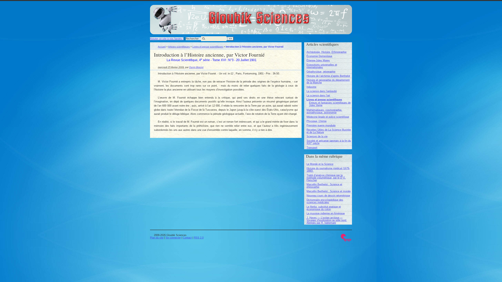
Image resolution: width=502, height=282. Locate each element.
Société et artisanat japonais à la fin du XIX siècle (328, 142)
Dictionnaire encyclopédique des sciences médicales (324, 201)
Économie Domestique (319, 56)
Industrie (311, 86)
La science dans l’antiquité (321, 91)
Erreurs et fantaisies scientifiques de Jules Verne (330, 104)
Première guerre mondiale (321, 125)
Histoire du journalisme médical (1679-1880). (328, 169)
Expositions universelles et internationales (321, 66)
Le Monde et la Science (319, 164)
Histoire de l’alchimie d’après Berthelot (328, 75)
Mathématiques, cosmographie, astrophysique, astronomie (324, 111)
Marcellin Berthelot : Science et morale (328, 191)
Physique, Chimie (316, 121)
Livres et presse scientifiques (207, 46)
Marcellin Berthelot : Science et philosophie (324, 185)
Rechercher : (193, 38)
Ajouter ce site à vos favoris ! (167, 38)
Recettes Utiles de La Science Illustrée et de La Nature (328, 131)
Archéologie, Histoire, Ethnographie (326, 52)
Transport (311, 147)
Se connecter (173, 237)
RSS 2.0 (199, 237)
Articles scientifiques (179, 46)
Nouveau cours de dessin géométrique (328, 195)
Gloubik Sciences (281, 15)
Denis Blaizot (196, 67)
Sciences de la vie (316, 136)
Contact (187, 237)
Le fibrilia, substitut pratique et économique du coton (323, 208)
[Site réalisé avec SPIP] (346, 241)
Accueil (162, 46)
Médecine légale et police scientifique (327, 116)
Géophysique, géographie (320, 71)
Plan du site (157, 237)
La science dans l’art (318, 95)
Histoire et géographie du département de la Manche (328, 81)
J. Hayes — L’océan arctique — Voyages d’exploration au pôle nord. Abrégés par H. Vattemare (326, 220)
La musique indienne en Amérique (325, 213)
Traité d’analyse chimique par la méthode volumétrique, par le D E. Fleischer (326, 178)
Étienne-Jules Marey (318, 60)
